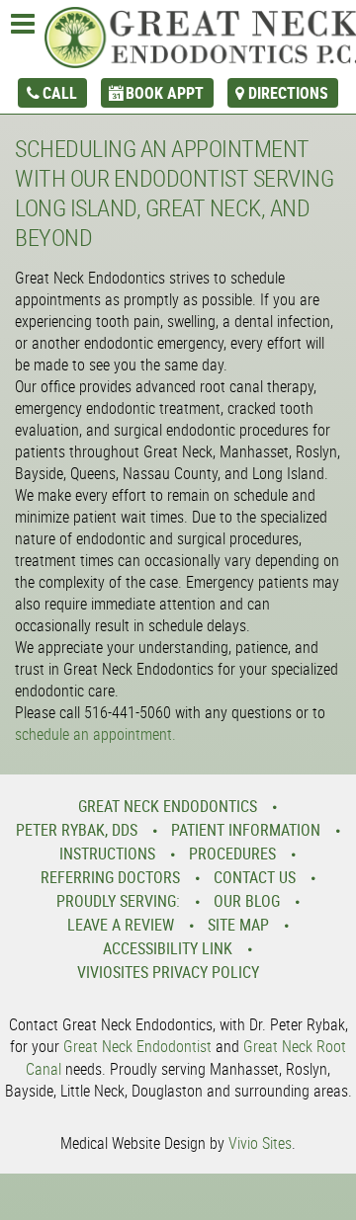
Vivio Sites (260, 1143)
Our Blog (247, 901)
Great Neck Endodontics (167, 806)
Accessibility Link (167, 948)
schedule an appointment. (95, 734)
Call (60, 93)
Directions (288, 93)
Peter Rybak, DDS (76, 830)
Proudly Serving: (118, 901)
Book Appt (165, 93)
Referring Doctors (110, 877)
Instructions (107, 853)
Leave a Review (120, 924)
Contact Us (255, 877)
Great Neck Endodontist (137, 1046)
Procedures (232, 853)
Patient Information (245, 830)
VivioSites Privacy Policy (168, 972)
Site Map (238, 924)
